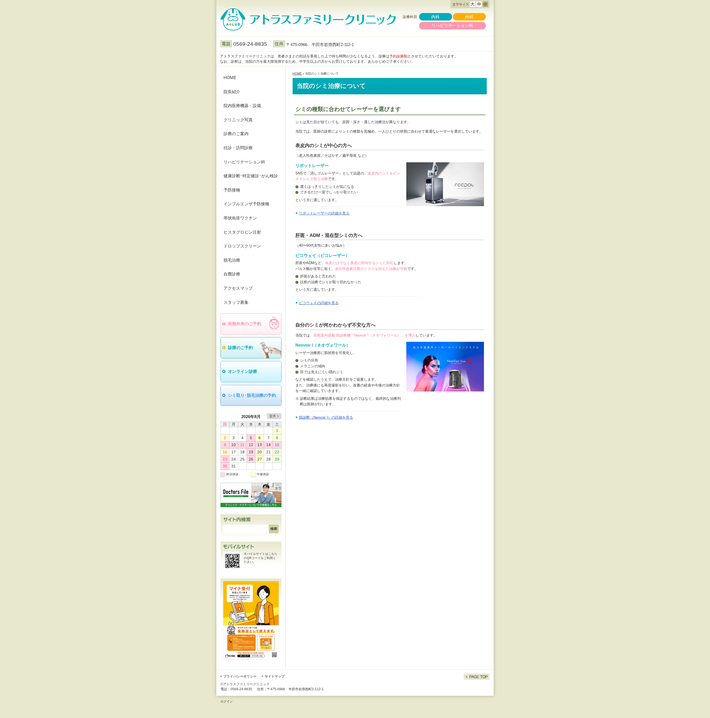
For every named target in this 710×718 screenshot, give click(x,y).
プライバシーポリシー (240, 676)
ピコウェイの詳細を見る (319, 303)
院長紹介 (232, 91)
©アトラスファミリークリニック (245, 684)
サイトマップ (275, 676)
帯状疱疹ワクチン (240, 218)
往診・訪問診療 (238, 147)
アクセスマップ (238, 288)
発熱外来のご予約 (244, 323)
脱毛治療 (232, 260)
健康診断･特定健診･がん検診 (251, 175)
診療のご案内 (236, 133)
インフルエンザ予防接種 (246, 203)
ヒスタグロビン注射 (242, 232)
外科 (469, 16)
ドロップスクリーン (242, 246)
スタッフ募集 (236, 302)
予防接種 (232, 190)
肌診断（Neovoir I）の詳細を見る (326, 417)
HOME (230, 77)
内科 (435, 16)
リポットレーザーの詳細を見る (324, 213)
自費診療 (232, 274)
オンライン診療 (242, 371)
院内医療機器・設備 (242, 105)
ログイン (226, 701)
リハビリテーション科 (452, 25)
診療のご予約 (240, 347)
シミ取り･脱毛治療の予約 (252, 395)
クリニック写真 (238, 119)
